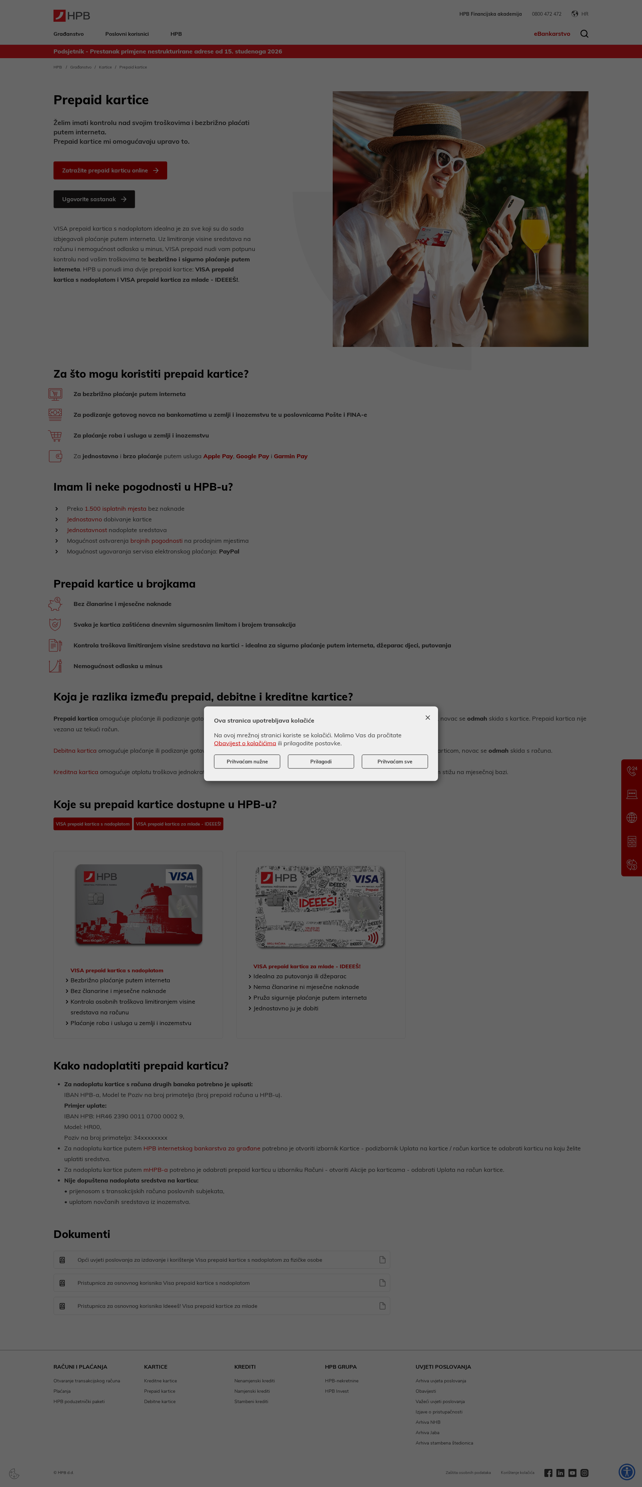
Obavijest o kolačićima (245, 743)
